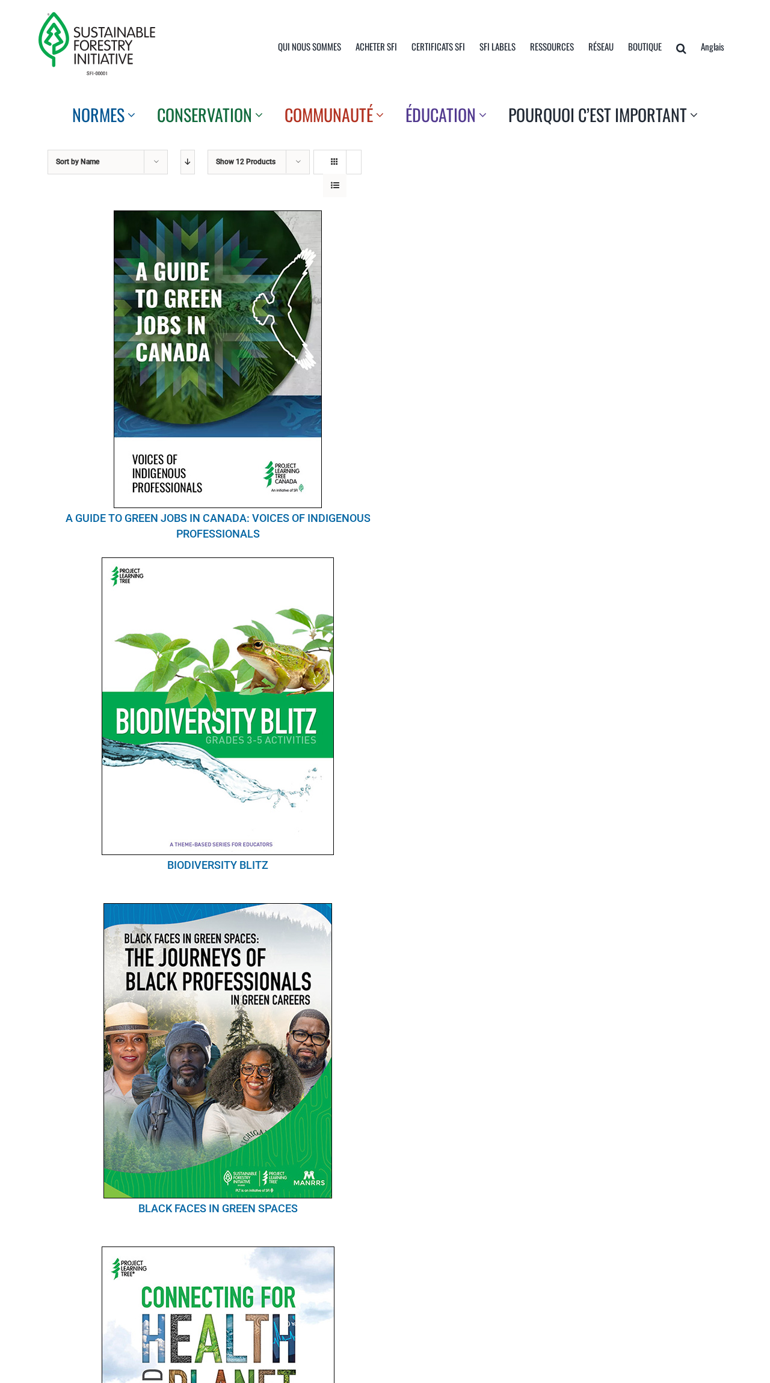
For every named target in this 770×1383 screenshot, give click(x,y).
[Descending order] (187, 162)
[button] (681, 48)
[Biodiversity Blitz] (218, 706)
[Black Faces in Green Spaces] (218, 1050)
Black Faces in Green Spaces (218, 1208)
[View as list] (334, 185)
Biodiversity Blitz (217, 865)
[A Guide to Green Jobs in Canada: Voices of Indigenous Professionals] (218, 359)
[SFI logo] (96, 17)
